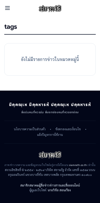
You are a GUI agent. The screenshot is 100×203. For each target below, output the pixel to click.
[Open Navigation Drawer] (7, 8)
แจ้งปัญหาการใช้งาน (50, 135)
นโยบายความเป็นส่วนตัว (30, 129)
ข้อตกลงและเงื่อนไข (68, 129)
